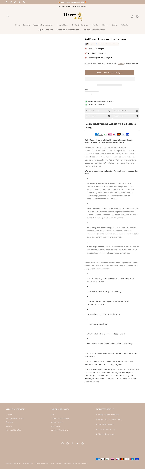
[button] (110, 79)
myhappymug (15, 463)
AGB (52, 415)
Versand (121, 63)
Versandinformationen (60, 430)
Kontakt (9, 415)
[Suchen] (8, 16)
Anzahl (87, 90)
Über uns (9, 422)
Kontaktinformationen (80, 463)
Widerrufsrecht (57, 422)
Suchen (9, 426)
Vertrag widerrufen (13, 430)
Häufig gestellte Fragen (15, 418)
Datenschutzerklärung (60, 418)
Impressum (55, 426)
